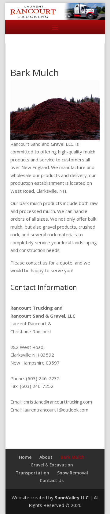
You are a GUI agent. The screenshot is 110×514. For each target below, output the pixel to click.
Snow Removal (72, 473)
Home (25, 457)
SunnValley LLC (72, 497)
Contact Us (52, 480)
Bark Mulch (72, 457)
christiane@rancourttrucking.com (57, 402)
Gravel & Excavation (52, 465)
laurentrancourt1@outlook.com (56, 410)
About (46, 457)
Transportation (32, 473)
